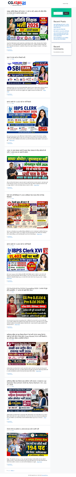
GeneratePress (45, 475)
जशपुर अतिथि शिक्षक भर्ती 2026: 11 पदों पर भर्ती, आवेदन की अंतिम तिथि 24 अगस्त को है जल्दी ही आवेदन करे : (26, 12)
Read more (9, 47)
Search (55, 11)
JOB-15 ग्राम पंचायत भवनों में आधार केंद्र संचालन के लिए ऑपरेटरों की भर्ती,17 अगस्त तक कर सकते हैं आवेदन (26, 151)
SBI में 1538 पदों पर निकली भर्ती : (16, 57)
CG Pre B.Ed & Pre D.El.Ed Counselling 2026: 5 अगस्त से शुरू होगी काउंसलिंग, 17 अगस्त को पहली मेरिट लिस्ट (27, 289)
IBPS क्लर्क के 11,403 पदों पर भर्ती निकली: (19, 102)
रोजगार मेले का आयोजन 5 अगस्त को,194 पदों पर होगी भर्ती (23, 429)
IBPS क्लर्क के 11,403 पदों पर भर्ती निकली (19, 244)
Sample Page (65, 3)
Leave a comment (10, 50)
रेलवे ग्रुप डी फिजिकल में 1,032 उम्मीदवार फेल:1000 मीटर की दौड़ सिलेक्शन (25, 196)
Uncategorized (10, 49)
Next (12, 470)
